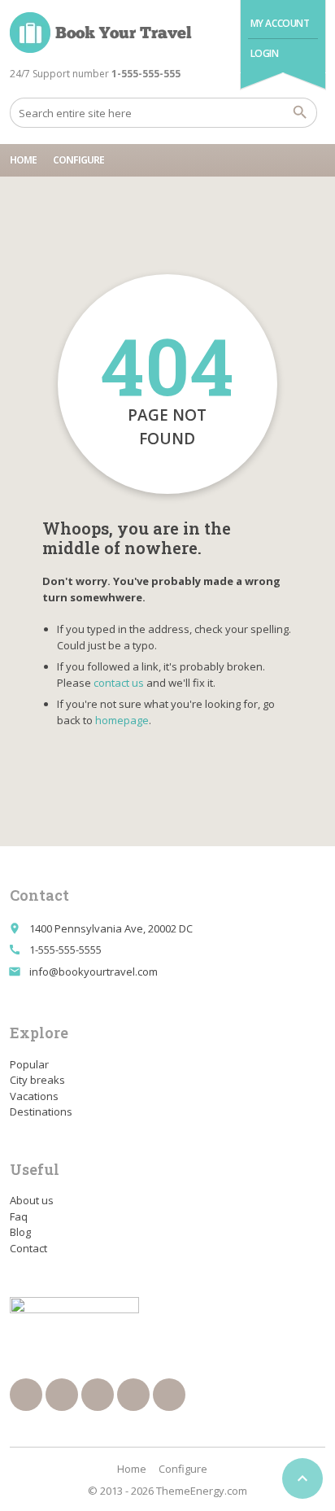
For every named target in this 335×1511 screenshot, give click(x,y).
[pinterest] (97, 1394)
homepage (122, 720)
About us (32, 1200)
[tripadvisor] (169, 1394)
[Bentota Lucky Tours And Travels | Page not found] (101, 32)
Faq (19, 1216)
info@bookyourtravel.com (93, 971)
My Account (280, 23)
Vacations (34, 1096)
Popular (29, 1064)
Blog (20, 1232)
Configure (78, 160)
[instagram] (133, 1394)
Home (23, 160)
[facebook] (26, 1394)
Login (264, 53)
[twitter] (62, 1394)
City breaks (37, 1079)
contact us (119, 682)
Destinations (41, 1111)
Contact (28, 1248)
